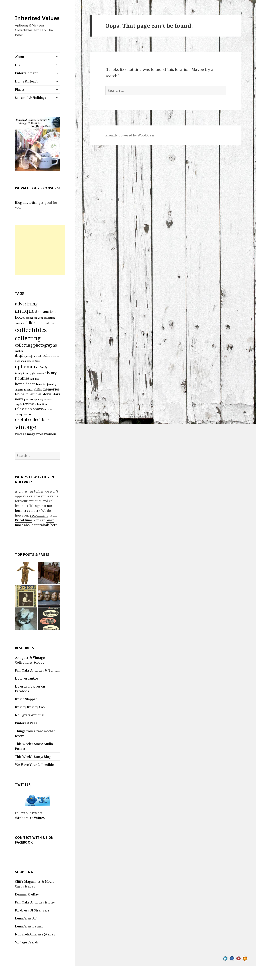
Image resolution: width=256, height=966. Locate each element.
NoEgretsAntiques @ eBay (35, 934)
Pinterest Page (26, 723)
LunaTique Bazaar (29, 926)
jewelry (51, 384)
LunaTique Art (26, 918)
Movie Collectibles (28, 394)
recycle (18, 404)
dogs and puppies (24, 360)
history (51, 372)
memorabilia (33, 389)
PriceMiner (23, 520)
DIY (17, 65)
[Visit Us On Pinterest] (238, 958)
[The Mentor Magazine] (26, 596)
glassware (38, 373)
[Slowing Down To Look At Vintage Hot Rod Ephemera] (49, 618)
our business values (33, 508)
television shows (29, 408)
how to (41, 384)
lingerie (19, 389)
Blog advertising (27, 202)
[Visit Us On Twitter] (225, 958)
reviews (28, 404)
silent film (41, 404)
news (19, 399)
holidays (34, 378)
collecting (28, 338)
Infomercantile (26, 678)
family (43, 367)
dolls (38, 361)
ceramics (19, 323)
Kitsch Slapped (26, 699)
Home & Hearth (27, 81)
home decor (25, 384)
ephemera (27, 366)
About (19, 57)
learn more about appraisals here (36, 522)
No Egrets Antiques (30, 715)
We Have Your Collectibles (35, 764)
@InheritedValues (30, 818)
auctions (49, 311)
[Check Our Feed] (245, 958)
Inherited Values (37, 18)
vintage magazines (29, 434)
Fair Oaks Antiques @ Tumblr (37, 670)
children (32, 322)
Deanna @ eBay (27, 894)
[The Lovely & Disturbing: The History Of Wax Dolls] (49, 596)
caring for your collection (40, 317)
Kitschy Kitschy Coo (30, 707)
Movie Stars (51, 394)
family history (23, 373)
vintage (25, 427)
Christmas (48, 323)
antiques (26, 310)
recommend (39, 515)
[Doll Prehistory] (26, 573)
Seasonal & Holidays (30, 97)
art (40, 311)
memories (51, 389)
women (50, 434)
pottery (39, 399)
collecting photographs (36, 345)
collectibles (31, 330)
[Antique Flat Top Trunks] (49, 573)
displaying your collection (37, 355)
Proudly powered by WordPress (129, 135)
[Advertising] (26, 618)
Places (20, 89)
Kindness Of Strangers (32, 910)
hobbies (22, 378)
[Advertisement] (40, 250)
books (20, 317)
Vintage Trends (27, 942)
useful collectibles (32, 419)
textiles (48, 409)
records (48, 399)
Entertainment (26, 73)
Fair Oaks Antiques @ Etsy (35, 902)
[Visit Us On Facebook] (232, 958)
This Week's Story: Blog (33, 756)
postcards (29, 399)
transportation (23, 414)
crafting (19, 350)
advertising (26, 304)
